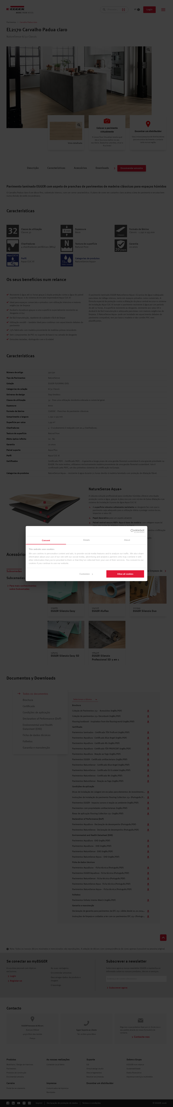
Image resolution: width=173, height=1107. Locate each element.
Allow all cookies (125, 574)
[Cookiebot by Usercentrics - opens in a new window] (132, 531)
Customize (84, 574)
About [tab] (127, 540)
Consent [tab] (46, 540)
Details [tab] (86, 540)
